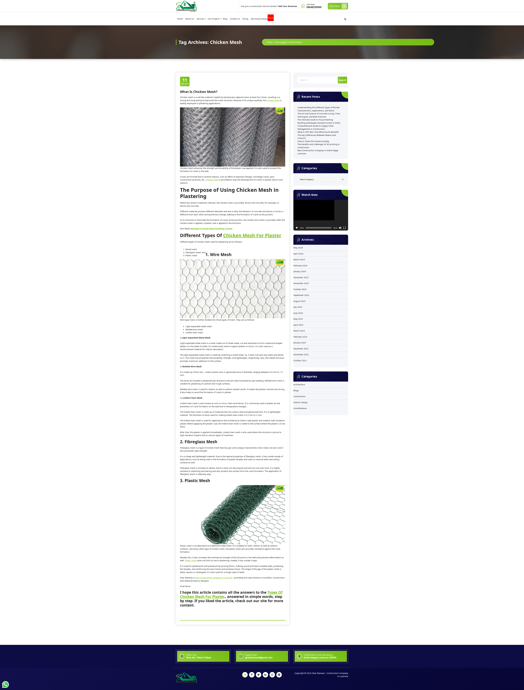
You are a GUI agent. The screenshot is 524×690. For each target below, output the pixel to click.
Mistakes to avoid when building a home (211, 228)
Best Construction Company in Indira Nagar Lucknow (317, 152)
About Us (189, 18)
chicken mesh (273, 100)
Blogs (296, 390)
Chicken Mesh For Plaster (252, 235)
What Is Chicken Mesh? (198, 91)
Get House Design (262, 18)
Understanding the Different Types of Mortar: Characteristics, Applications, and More (318, 109)
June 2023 (298, 313)
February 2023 (300, 336)
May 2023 (298, 318)
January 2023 (299, 342)
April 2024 (298, 253)
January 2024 (299, 271)
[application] (320, 215)
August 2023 (299, 301)
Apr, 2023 (184, 81)
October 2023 (299, 289)
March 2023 (299, 330)
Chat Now (335, 6)
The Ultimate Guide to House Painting (315, 119)
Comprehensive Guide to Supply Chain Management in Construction (315, 127)
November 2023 (301, 283)
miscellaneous (300, 408)
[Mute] (340, 227)
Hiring (245, 18)
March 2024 (299, 259)
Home (180, 18)
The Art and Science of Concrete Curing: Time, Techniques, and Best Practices (318, 115)
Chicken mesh (212, 179)
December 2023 (301, 277)
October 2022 (299, 360)
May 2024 (298, 247)
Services (200, 18)
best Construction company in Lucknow (214, 577)
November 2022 (301, 354)
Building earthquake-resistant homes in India (318, 122)
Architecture (299, 384)
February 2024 (300, 265)
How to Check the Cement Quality (313, 141)
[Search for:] (320, 80)
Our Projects (213, 18)
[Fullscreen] (344, 227)
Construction (299, 396)
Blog (225, 18)
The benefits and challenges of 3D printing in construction (318, 146)
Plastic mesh (191, 560)
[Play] (297, 227)
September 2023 (301, 295)
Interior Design (300, 402)
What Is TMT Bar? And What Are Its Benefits (318, 132)
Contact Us (235, 18)
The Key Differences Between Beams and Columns (316, 137)
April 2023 (298, 324)
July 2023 (297, 307)
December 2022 (301, 348)
